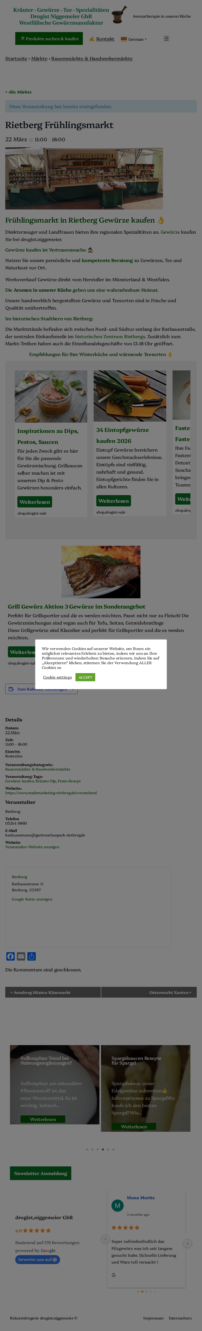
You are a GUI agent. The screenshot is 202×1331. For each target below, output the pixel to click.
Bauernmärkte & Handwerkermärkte (92, 58)
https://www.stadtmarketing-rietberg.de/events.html (51, 792)
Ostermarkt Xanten (170, 992)
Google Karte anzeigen (32, 899)
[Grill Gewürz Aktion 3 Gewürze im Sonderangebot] (101, 606)
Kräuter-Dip (46, 780)
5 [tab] (108, 1149)
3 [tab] (97, 1149)
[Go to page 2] (146, 1292)
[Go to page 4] (154, 1291)
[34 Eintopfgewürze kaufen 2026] (130, 443)
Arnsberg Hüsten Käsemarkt (40, 992)
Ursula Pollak (141, 1197)
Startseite (16, 58)
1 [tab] (87, 1149)
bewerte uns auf (35, 1259)
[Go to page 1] (142, 1291)
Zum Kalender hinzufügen (42, 688)
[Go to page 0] (138, 1291)
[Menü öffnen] (166, 38)
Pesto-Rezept (69, 780)
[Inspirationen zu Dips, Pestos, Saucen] (51, 443)
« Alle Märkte (18, 92)
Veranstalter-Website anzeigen (32, 846)
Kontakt (105, 38)
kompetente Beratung (107, 260)
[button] (40, 1173)
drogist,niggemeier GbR (44, 1217)
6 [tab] (113, 1149)
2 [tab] (92, 1149)
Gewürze (171, 231)
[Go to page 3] (151, 1291)
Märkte (39, 58)
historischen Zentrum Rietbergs (110, 336)
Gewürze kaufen (19, 780)
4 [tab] (102, 1149)
